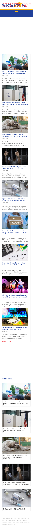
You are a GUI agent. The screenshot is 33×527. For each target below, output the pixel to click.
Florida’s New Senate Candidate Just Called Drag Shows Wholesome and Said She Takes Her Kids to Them (14, 297)
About (15, 518)
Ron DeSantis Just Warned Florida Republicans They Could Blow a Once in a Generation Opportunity (15, 104)
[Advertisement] (16, 36)
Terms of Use (26, 518)
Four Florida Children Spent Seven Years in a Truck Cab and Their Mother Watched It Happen (14, 168)
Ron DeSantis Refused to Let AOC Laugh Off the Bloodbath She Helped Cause (14, 233)
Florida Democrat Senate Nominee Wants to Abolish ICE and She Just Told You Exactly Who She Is (14, 73)
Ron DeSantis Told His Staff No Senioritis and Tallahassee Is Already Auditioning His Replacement (14, 136)
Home (12, 518)
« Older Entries (6, 341)
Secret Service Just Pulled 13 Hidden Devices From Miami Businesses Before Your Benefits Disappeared (14, 329)
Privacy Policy (20, 518)
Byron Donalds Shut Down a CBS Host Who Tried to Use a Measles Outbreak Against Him (13, 200)
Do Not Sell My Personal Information (13, 520)
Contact (3, 520)
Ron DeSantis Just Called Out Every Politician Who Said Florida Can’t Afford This (14, 265)
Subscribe (24, 520)
